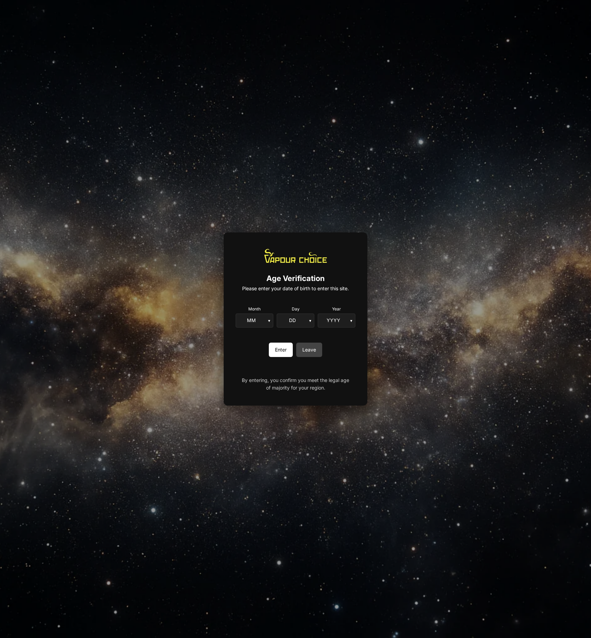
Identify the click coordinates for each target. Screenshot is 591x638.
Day (296, 308)
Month (254, 308)
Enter (281, 350)
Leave (309, 350)
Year (336, 308)
